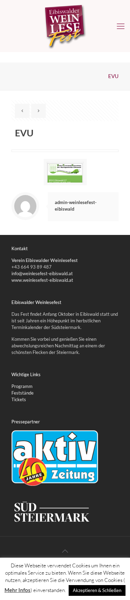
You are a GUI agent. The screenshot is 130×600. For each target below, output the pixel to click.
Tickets (18, 399)
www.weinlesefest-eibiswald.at (42, 280)
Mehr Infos (18, 590)
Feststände (22, 393)
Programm (22, 386)
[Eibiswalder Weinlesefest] (65, 26)
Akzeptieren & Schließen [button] (97, 590)
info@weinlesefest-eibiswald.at (42, 273)
